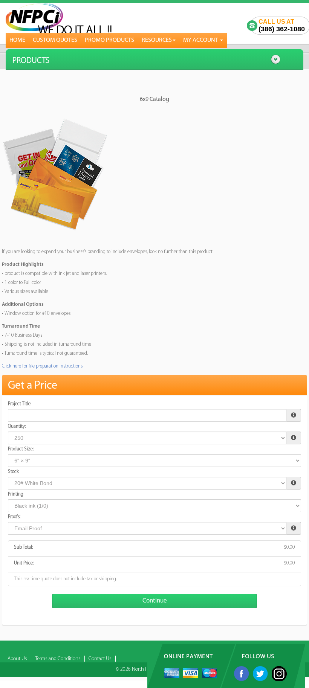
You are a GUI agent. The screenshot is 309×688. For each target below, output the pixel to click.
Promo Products (109, 40)
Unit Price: (24, 563)
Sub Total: (23, 547)
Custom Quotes (55, 40)
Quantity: (17, 426)
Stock (13, 471)
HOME (17, 40)
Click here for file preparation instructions (42, 366)
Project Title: (19, 403)
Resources (157, 40)
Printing (15, 494)
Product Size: (21, 449)
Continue (154, 601)
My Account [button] (201, 40)
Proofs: (14, 516)
